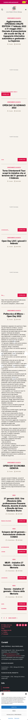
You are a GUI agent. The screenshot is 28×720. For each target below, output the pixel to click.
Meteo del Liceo (7, 625)
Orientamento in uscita (14, 18)
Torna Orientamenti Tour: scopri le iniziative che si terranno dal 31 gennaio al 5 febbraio (14, 174)
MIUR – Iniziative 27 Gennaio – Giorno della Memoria (14, 565)
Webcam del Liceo (5, 627)
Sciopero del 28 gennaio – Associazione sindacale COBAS (14, 534)
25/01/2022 (20, 570)
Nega (14, 711)
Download (6, 94)
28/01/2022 (18, 44)
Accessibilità (6, 687)
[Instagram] (23, 625)
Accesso (5, 634)
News (14, 495)
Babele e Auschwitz (6, 520)
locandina (3, 608)
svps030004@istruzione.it (10, 653)
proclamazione (5, 547)
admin (11, 44)
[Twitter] (20, 625)
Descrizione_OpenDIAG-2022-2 (9, 91)
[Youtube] (25, 625)
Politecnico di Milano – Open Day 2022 (14, 315)
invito (2, 604)
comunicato (4, 577)
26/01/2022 (20, 514)
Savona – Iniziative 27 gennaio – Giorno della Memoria (14, 591)
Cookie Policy (10, 718)
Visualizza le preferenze (14, 714)
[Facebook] (17, 625)
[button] (26, 694)
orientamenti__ (5, 229)
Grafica (5, 632)
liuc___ (3, 295)
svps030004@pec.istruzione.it (14, 655)
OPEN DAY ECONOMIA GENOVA (14, 467)
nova (2, 159)
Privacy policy (16, 718)
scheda (3, 551)
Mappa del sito (7, 630)
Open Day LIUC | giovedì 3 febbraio (14, 242)
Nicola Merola (11, 514)
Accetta (14, 707)
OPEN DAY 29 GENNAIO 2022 (14, 106)
